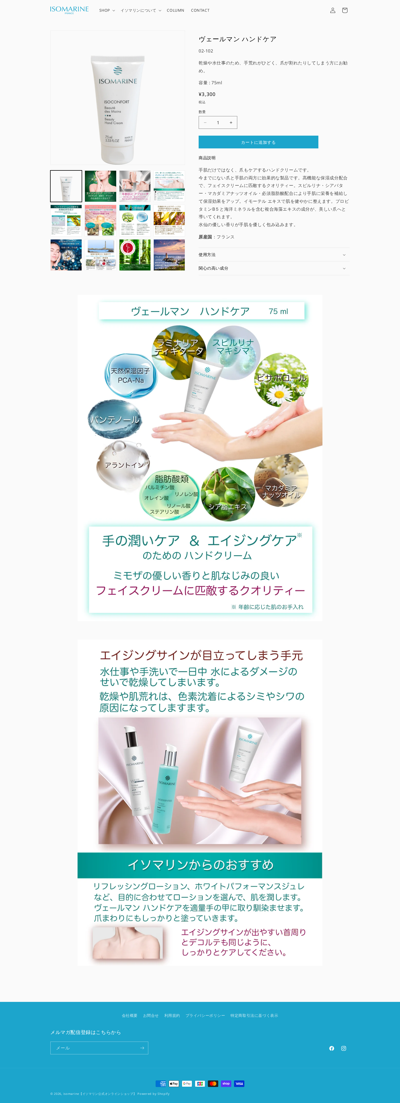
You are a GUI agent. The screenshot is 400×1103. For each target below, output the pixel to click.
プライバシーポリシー (205, 1015)
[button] (106, 10)
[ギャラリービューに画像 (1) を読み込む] (66, 186)
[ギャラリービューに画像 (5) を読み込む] (66, 220)
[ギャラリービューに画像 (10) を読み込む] (100, 255)
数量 (202, 111)
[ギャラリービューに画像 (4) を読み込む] (169, 186)
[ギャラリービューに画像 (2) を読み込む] (100, 186)
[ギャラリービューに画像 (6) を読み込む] (100, 220)
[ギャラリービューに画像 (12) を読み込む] (169, 255)
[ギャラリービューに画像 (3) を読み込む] (135, 186)
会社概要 (130, 1015)
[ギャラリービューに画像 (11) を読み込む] (135, 255)
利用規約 (172, 1015)
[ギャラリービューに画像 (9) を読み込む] (66, 255)
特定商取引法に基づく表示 (254, 1015)
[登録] (142, 1048)
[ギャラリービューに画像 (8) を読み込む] (169, 220)
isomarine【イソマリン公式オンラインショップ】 (100, 1094)
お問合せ (151, 1015)
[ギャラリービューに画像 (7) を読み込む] (135, 220)
